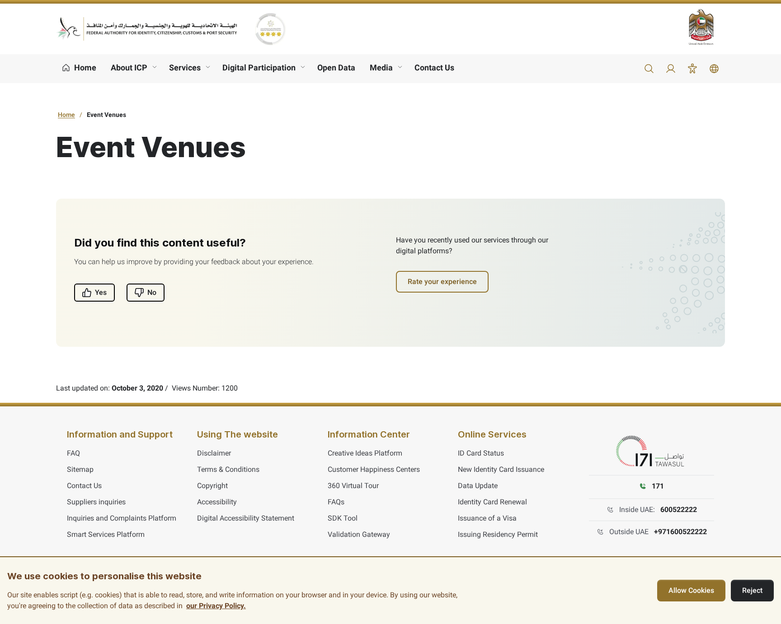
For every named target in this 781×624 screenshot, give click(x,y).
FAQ (73, 453)
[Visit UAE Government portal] (707, 27)
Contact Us (434, 67)
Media (381, 67)
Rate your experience (442, 281)
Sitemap (80, 469)
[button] (649, 68)
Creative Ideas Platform (365, 453)
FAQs (336, 502)
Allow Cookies (691, 590)
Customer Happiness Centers (374, 469)
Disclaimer (214, 453)
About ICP (129, 67)
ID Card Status (481, 453)
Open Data (336, 67)
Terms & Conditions (228, 469)
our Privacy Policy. (216, 605)
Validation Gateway (359, 534)
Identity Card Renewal (492, 502)
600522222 (678, 509)
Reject (752, 590)
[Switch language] (714, 68)
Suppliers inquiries (96, 502)
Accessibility (217, 502)
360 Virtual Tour (353, 485)
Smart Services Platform (106, 534)
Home (66, 114)
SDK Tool (343, 518)
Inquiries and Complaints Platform (121, 518)
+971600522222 (680, 531)
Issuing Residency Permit (498, 534)
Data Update (478, 485)
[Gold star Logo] (270, 29)
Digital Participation (259, 67)
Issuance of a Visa (487, 518)
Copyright (212, 485)
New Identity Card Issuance (501, 469)
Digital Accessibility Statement (245, 518)
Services (185, 67)
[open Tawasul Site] (652, 451)
